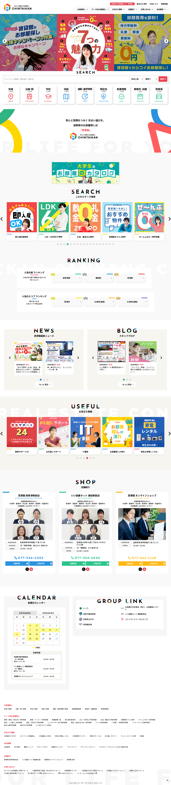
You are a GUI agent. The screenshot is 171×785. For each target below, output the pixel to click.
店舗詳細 (16, 563)
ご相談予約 (40, 563)
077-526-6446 (87, 558)
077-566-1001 (31, 558)
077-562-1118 (143, 558)
